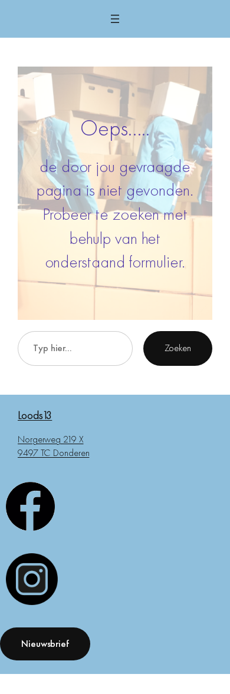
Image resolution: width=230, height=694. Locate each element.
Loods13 (35, 415)
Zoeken (178, 348)
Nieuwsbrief (45, 643)
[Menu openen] (115, 19)
